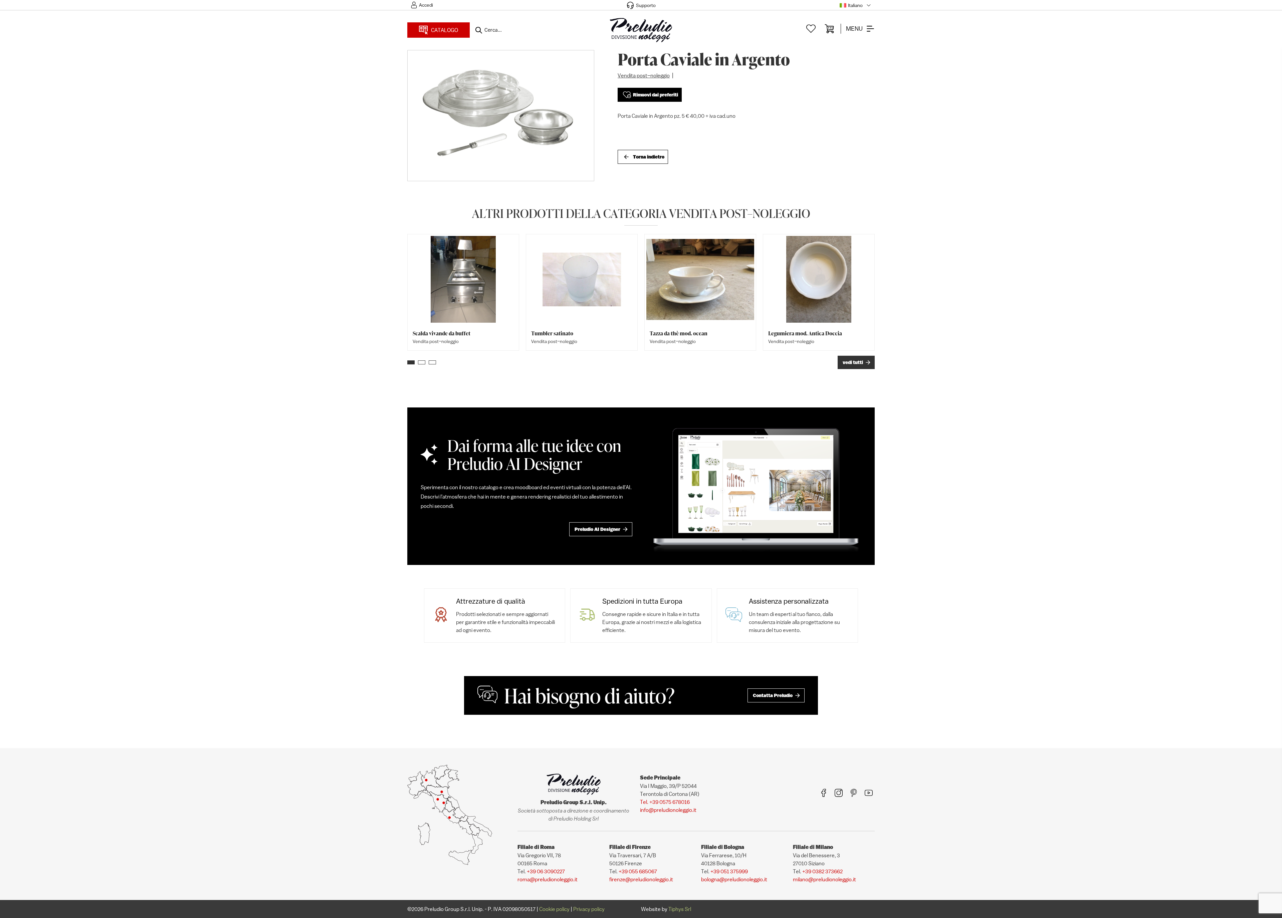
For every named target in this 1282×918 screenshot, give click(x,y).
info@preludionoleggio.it (668, 810)
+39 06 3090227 (546, 871)
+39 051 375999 (729, 871)
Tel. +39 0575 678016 (665, 802)
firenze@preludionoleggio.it (641, 879)
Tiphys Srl (679, 909)
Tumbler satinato (552, 333)
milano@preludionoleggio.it (824, 879)
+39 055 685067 (638, 871)
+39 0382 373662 (822, 871)
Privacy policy (589, 909)
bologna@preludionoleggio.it (734, 879)
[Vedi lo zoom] (501, 116)
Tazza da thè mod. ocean (678, 333)
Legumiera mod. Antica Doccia (805, 333)
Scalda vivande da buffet (441, 333)
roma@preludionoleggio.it (547, 879)
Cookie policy (554, 909)
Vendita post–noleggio (644, 75)
